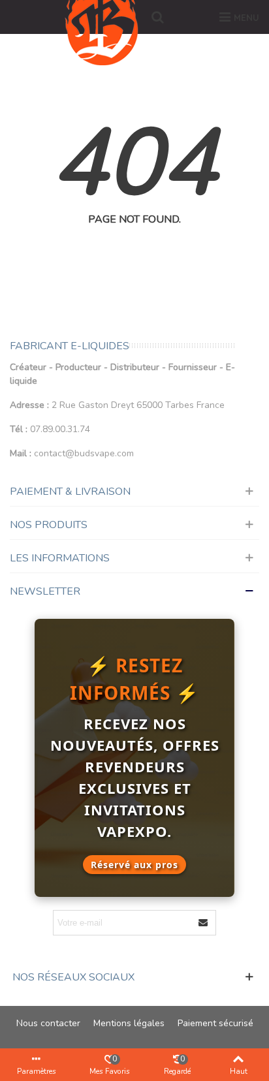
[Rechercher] (157, 17)
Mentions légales (129, 1023)
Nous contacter (48, 1023)
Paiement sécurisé (215, 1023)
